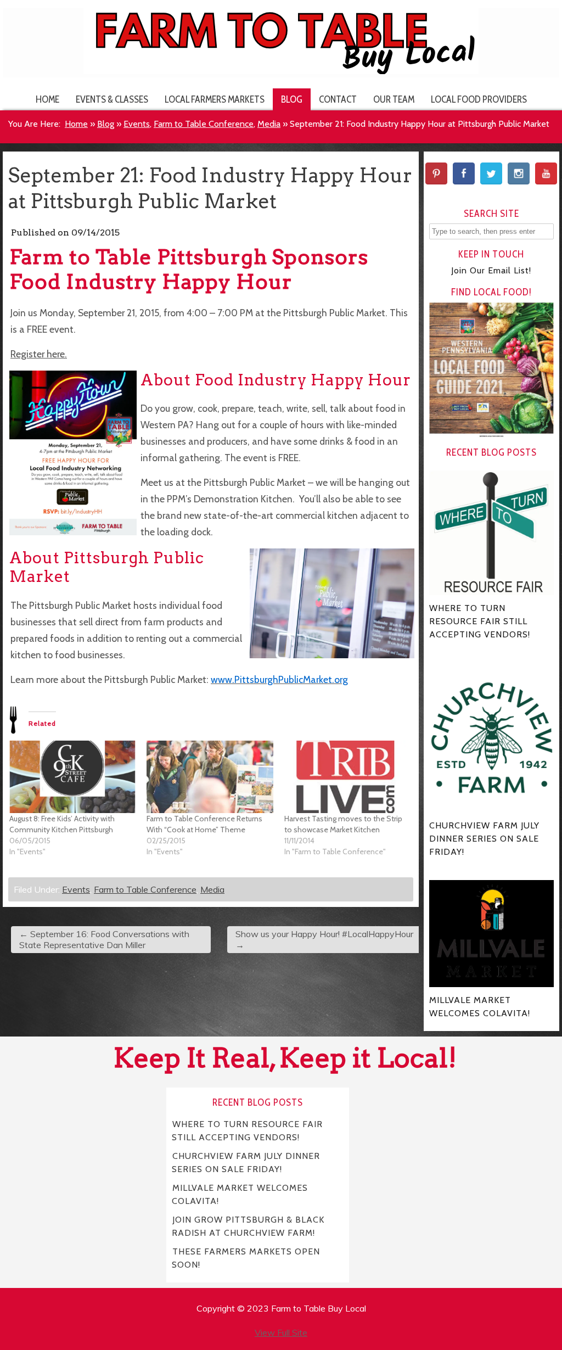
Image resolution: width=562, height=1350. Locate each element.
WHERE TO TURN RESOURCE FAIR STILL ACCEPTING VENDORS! (247, 1130)
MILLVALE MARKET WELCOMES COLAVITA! (240, 1194)
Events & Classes (112, 99)
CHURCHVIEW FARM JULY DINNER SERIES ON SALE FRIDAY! (246, 1162)
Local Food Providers (479, 99)
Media (268, 124)
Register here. (38, 354)
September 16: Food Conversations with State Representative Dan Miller (104, 939)
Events (136, 124)
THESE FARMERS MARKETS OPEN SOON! (246, 1258)
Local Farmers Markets (215, 99)
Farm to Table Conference (204, 124)
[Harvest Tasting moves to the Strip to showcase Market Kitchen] (347, 777)
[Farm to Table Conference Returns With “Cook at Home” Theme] (210, 777)
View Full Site (281, 1332)
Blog (291, 99)
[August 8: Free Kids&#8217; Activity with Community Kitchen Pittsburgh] (72, 777)
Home (47, 99)
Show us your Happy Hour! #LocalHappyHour (324, 939)
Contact (338, 99)
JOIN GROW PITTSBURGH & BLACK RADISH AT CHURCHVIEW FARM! (248, 1226)
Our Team (393, 99)
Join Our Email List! (491, 270)
